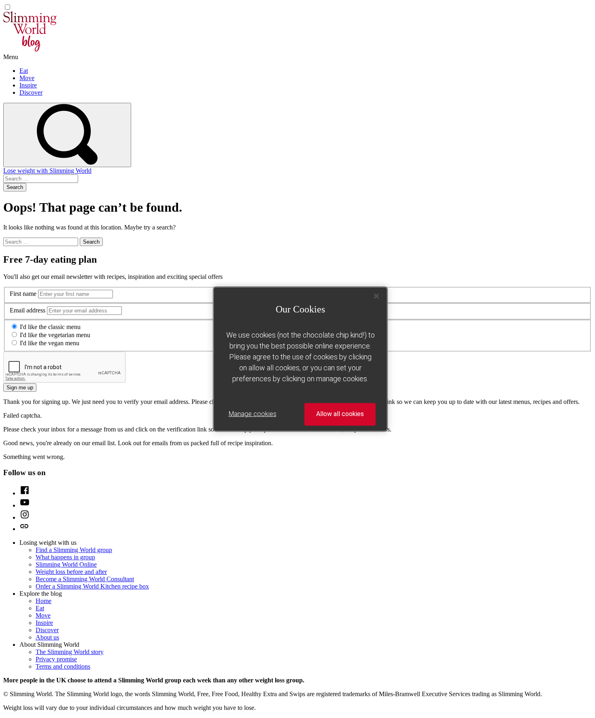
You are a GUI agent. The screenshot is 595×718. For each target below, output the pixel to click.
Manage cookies (252, 414)
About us (47, 637)
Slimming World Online (66, 564)
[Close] (376, 296)
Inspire (28, 85)
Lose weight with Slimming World (47, 170)
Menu (10, 56)
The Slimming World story (70, 651)
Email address (27, 310)
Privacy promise (56, 659)
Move (26, 77)
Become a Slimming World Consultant (85, 579)
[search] (67, 135)
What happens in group (65, 557)
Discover (30, 92)
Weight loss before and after (71, 571)
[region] (300, 359)
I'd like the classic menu (50, 326)
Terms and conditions (63, 666)
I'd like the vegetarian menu (55, 334)
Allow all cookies (340, 414)
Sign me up (19, 387)
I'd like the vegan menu (49, 343)
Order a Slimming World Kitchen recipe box (92, 586)
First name (23, 293)
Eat (23, 70)
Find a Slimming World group (74, 549)
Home (43, 600)
